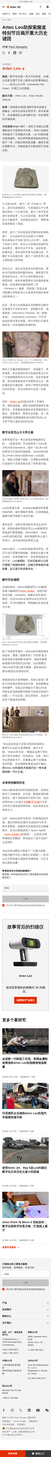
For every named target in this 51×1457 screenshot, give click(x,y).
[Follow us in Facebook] (3, 1410)
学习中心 (23, 14)
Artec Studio (27, 591)
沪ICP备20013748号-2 (12, 1435)
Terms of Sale (19, 1421)
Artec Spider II (13, 834)
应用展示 (6, 1309)
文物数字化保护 (33, 802)
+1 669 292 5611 (35, 1350)
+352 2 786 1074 (10, 1353)
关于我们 (6, 1323)
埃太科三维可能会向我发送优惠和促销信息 (26, 905)
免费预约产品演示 (25, 1000)
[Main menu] (3, 6)
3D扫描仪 (6, 64)
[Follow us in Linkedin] (29, 1410)
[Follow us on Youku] (38, 1410)
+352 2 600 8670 (10, 1349)
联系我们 (21, 1424)
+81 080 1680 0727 (37, 1378)
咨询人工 (39, 1453)
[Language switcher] (47, 6)
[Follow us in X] (20, 1410)
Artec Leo (11, 68)
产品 (4, 1303)
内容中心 (6, 14)
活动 (38, 14)
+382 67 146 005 (10, 1398)
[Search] (40, 6)
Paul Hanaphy (18, 46)
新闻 (44, 14)
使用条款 (6, 1421)
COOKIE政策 (8, 1424)
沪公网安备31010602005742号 (20, 1428)
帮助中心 (6, 1316)
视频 (31, 14)
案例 (15, 14)
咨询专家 (12, 1453)
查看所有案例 (9, 1247)
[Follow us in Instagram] (12, 1410)
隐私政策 (33, 1421)
